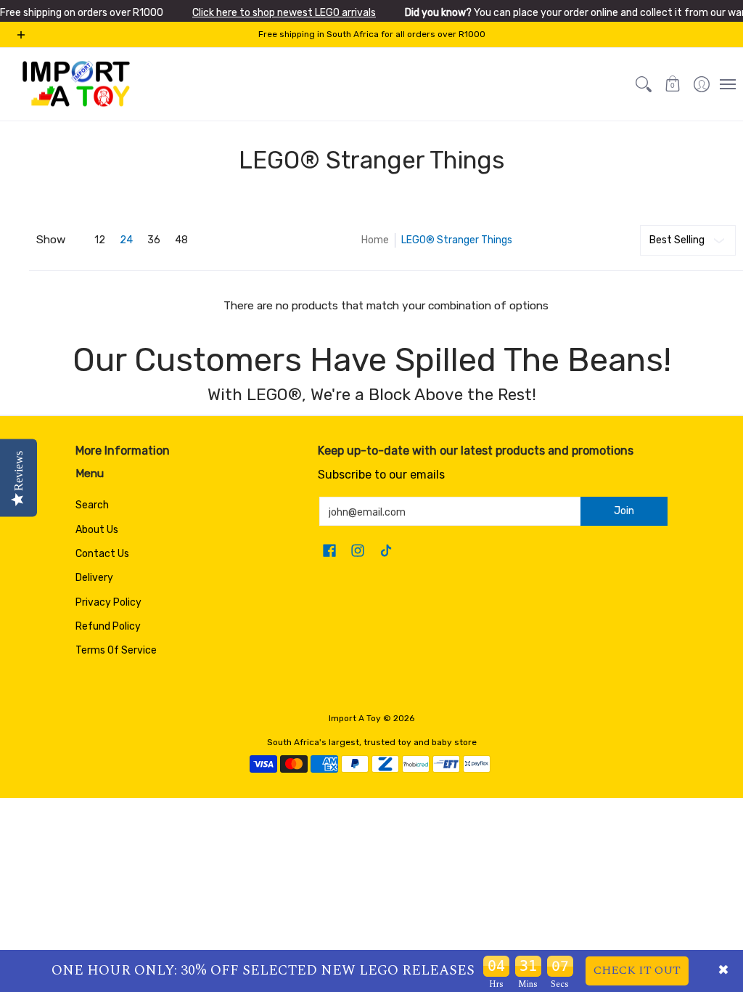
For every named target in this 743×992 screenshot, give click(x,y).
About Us (96, 530)
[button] (672, 84)
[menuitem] (702, 84)
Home (375, 240)
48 (181, 240)
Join (624, 511)
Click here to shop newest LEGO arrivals (284, 13)
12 (99, 240)
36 (153, 240)
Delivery (94, 578)
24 (126, 240)
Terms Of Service (116, 650)
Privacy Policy (108, 602)
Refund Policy (108, 626)
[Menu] (727, 84)
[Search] (644, 84)
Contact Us (102, 554)
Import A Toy (355, 718)
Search (92, 505)
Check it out (637, 970)
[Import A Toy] (76, 84)
